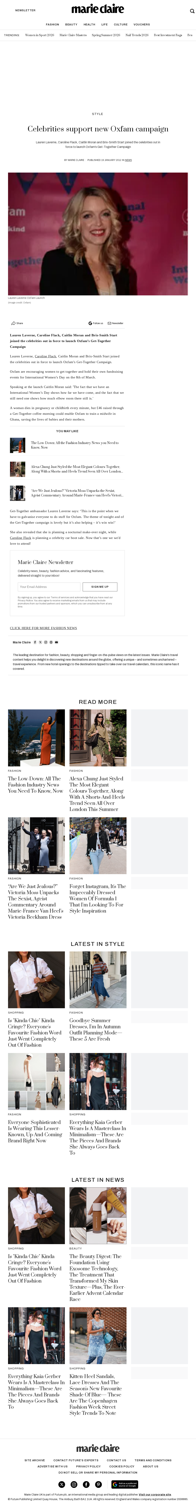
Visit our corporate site (155, 1494)
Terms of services (60, 597)
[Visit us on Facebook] (86, 1484)
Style (97, 114)
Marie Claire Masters (73, 35)
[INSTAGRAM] (45, 642)
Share (19, 323)
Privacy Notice (25, 600)
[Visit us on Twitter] (61, 1484)
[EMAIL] (56, 642)
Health (89, 24)
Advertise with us (53, 1466)
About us (150, 1466)
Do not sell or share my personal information (98, 1472)
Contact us (116, 1460)
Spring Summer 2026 (106, 35)
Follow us (98, 323)
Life (104, 24)
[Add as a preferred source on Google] (139, 1484)
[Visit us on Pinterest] (98, 1484)
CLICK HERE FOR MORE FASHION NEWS (43, 628)
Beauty (71, 24)
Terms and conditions (153, 1460)
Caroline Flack (45, 356)
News (128, 160)
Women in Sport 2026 (39, 35)
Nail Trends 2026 (137, 35)
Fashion (52, 24)
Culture (121, 24)
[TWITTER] (40, 642)
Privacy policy (88, 1466)
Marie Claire (76, 160)
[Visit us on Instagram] (74, 1484)
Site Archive (34, 1460)
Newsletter (117, 323)
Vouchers (142, 24)
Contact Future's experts (75, 1460)
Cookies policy (122, 1466)
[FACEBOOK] (35, 642)
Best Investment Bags (168, 35)
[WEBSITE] (51, 642)
